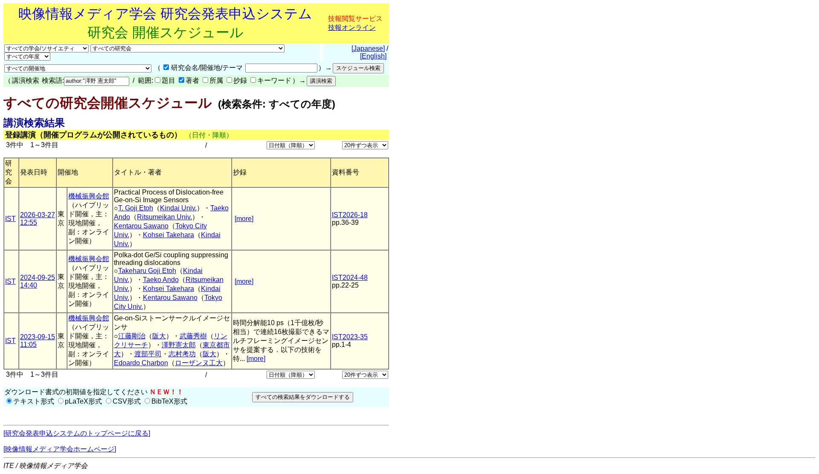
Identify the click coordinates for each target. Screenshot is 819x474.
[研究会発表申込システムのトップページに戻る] (76, 433)
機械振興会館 (88, 196)
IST (10, 218)
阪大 (159, 336)
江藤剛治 (131, 336)
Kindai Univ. (178, 208)
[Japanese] (368, 48)
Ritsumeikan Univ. (164, 217)
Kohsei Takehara (168, 234)
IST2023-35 (350, 336)
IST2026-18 (350, 214)
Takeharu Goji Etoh (147, 270)
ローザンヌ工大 (199, 362)
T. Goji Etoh (135, 208)
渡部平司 (148, 354)
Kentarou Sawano (141, 226)
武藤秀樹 (193, 336)
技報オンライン (352, 27)
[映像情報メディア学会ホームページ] (59, 449)
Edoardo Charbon (141, 362)
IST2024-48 (350, 277)
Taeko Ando (161, 279)
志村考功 (182, 354)
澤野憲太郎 (179, 345)
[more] (244, 218)
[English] (373, 56)
